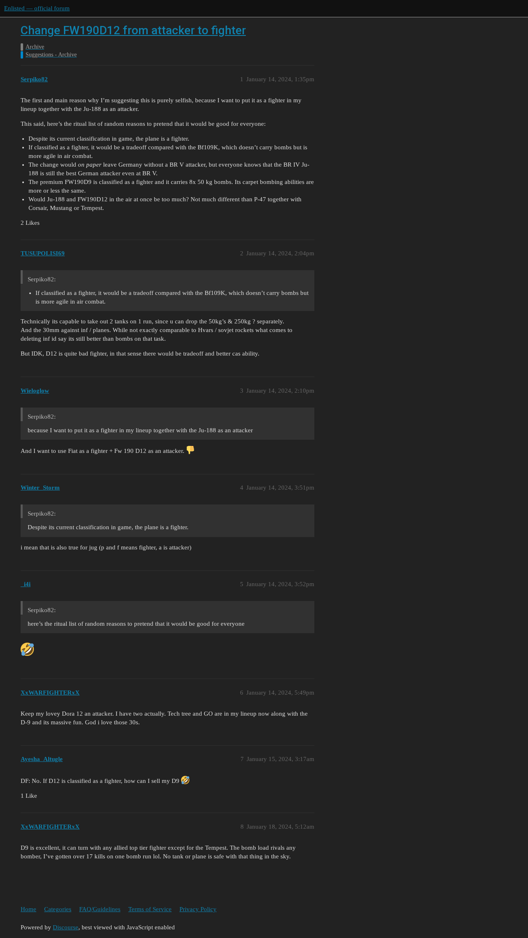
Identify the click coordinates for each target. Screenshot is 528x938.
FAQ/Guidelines (99, 909)
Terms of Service (150, 909)
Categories (57, 909)
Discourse (65, 927)
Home (28, 909)
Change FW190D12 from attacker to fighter (133, 30)
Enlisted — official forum (37, 8)
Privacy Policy (198, 909)
